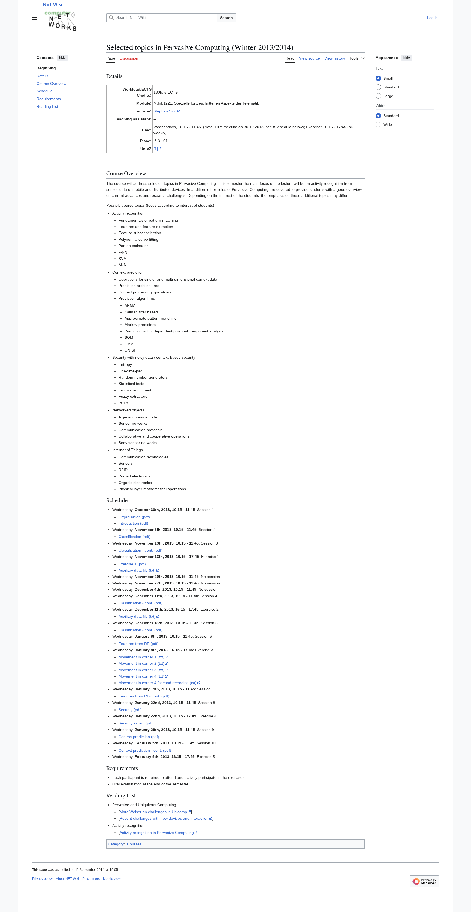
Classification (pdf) (134, 536)
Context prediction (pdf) (139, 737)
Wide (387, 124)
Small (388, 78)
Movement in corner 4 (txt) (141, 676)
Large (388, 95)
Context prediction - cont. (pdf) (145, 750)
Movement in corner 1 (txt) (141, 657)
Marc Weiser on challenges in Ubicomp (153, 812)
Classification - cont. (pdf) (140, 550)
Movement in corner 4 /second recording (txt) (158, 683)
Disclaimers (91, 879)
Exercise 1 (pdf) (132, 564)
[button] (35, 17)
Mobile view (112, 879)
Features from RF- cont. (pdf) (144, 696)
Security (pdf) (130, 710)
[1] (155, 149)
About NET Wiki (67, 879)
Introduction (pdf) (133, 523)
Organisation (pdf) (134, 517)
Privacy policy (42, 879)
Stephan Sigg (165, 111)
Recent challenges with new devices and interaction (164, 818)
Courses (134, 844)
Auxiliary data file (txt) (137, 570)
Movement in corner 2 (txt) (141, 663)
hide (62, 58)
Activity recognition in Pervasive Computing (157, 832)
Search (226, 18)
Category (116, 844)
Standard (391, 87)
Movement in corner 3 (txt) (141, 670)
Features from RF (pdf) (139, 643)
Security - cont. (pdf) (136, 723)
